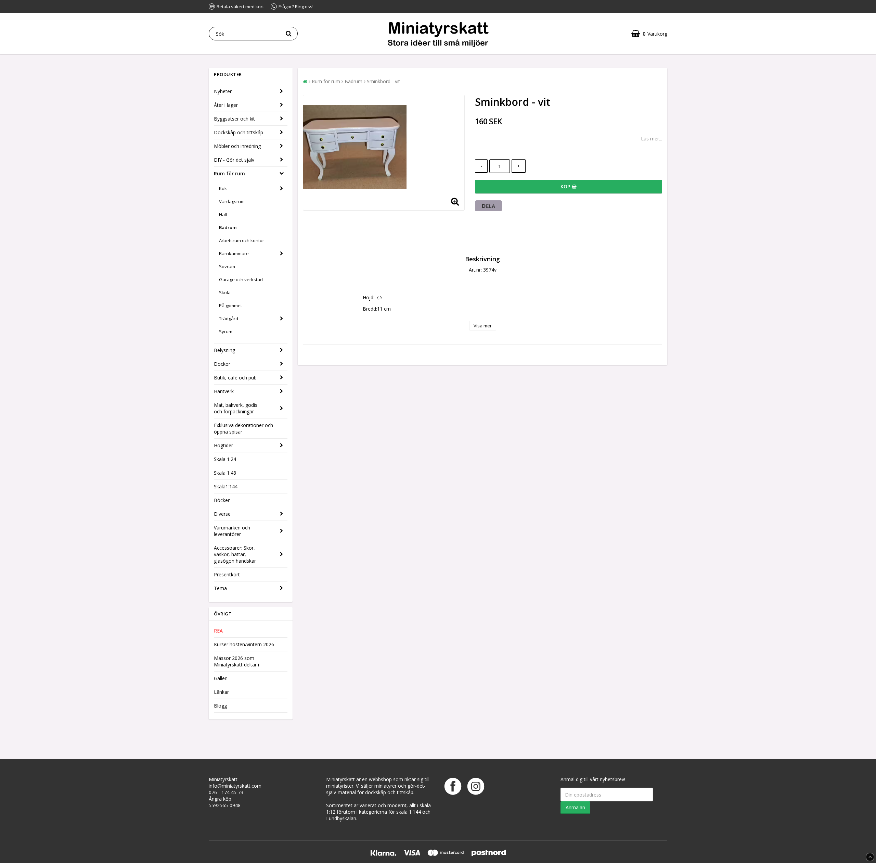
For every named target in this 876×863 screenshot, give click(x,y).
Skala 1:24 (225, 459)
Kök (223, 188)
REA (218, 630)
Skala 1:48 (225, 473)
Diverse (222, 514)
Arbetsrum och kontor (241, 240)
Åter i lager (226, 105)
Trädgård (228, 318)
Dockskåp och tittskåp (238, 132)
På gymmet (230, 305)
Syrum (225, 331)
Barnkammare (234, 253)
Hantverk (224, 391)
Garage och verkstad (241, 279)
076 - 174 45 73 (226, 792)
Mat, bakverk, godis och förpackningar (235, 408)
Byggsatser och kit (234, 118)
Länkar (221, 692)
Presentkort (227, 574)
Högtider (223, 445)
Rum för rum (229, 173)
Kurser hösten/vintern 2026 (244, 644)
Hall (223, 214)
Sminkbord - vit (383, 81)
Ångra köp (220, 799)
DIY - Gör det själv (234, 160)
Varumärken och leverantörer (232, 530)
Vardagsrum (232, 201)
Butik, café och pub (235, 377)
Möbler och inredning (237, 146)
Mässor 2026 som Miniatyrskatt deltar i (236, 661)
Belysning (224, 350)
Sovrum (227, 266)
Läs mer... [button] (651, 138)
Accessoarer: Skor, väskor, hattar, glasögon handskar (235, 554)
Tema (220, 588)
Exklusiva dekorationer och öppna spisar (243, 428)
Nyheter (223, 91)
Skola (225, 292)
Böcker (222, 500)
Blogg (220, 705)
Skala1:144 (225, 486)
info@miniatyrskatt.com (235, 786)
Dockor (222, 364)
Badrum (227, 227)
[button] (649, 33)
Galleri (221, 678)
